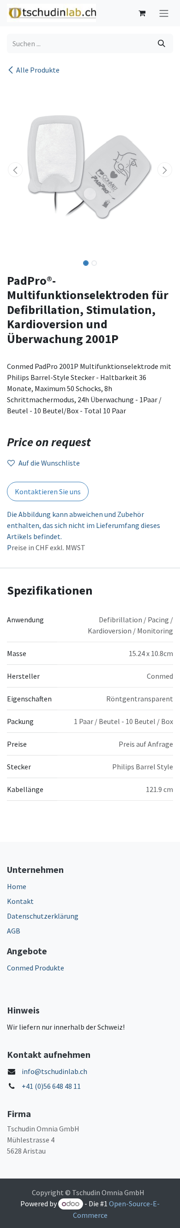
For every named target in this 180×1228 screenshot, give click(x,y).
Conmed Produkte (35, 967)
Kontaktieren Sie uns (48, 491)
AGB (13, 930)
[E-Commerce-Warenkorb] (141, 13)
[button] (15, 169)
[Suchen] (161, 43)
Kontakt (20, 901)
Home (16, 886)
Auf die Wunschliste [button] (49, 462)
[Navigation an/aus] (164, 13)
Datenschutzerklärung (42, 916)
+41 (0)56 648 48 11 (51, 1086)
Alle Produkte (38, 69)
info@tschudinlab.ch (54, 1071)
